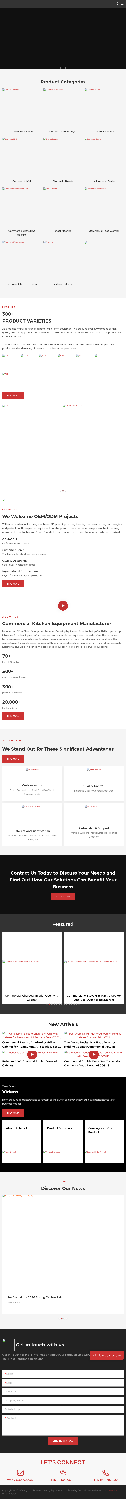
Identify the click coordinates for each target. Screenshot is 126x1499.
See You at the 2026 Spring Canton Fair (34, 1297)
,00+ (11, 702)
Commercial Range (22, 131)
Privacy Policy (9, 1493)
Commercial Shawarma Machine (21, 232)
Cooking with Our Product (100, 1130)
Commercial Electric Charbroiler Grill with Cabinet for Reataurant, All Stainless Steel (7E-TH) (31, 1045)
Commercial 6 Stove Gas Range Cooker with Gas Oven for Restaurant (94, 997)
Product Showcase (60, 1128)
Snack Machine (63, 230)
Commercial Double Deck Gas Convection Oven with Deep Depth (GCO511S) (93, 1063)
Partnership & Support (94, 828)
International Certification (32, 831)
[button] (60, 68)
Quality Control (93, 786)
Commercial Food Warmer (104, 230)
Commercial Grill (21, 181)
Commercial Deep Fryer (62, 131)
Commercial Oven (104, 131)
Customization (32, 785)
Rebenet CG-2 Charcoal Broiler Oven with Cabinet (30, 1063)
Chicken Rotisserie (63, 181)
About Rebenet (16, 1128)
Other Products (63, 284)
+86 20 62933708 (63, 1480)
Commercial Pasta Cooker (22, 284)
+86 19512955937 (106, 1480)
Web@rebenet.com (20, 1480)
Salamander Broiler (104, 181)
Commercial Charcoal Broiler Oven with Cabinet (32, 997)
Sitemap (112, 1490)
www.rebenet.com (97, 1490)
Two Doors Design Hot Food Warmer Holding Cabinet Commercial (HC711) (89, 1044)
